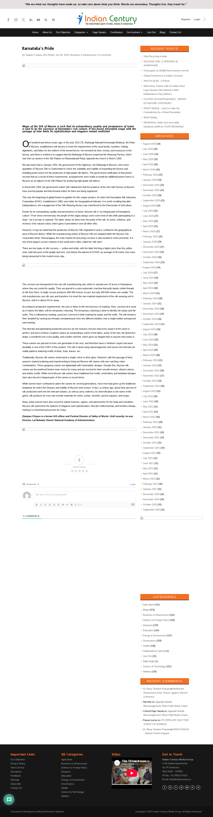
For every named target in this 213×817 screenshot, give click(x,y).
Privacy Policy (18, 763)
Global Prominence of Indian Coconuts (163, 75)
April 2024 (148, 288)
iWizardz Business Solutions (50, 811)
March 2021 (149, 478)
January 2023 (150, 365)
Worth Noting (150, 117)
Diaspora (147, 625)
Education (148, 630)
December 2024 (151, 246)
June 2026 (148, 154)
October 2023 (150, 319)
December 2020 (151, 494)
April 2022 (148, 411)
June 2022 (148, 401)
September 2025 (151, 200)
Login (197, 19)
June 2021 (148, 463)
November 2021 (151, 437)
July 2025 (148, 210)
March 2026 (149, 169)
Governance (149, 640)
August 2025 (149, 205)
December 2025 (151, 185)
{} (76, 504)
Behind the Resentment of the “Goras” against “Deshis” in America (165, 692)
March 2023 (149, 355)
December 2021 (151, 432)
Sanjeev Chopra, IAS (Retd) (39, 55)
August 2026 (149, 143)
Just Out (151, 32)
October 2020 (150, 504)
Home (35, 32)
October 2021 (150, 442)
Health (146, 645)
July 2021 (148, 458)
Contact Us (175, 32)
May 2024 (148, 283)
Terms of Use (17, 767)
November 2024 (151, 252)
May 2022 (148, 406)
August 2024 (149, 267)
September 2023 (151, 324)
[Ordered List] (54, 505)
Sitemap (15, 779)
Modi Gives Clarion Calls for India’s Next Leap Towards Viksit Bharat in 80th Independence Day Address (164, 90)
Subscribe (16, 783)
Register (186, 19)
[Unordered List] (58, 505)
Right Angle (149, 661)
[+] (80, 504)
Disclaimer (16, 771)
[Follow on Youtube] (38, 20)
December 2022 (151, 370)
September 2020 (151, 509)
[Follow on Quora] (46, 20)
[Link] (71, 505)
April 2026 (148, 164)
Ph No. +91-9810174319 (174, 775)
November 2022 (151, 375)
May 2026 (148, 159)
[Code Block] (67, 505)
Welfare (147, 671)
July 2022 (148, 396)
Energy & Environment (154, 635)
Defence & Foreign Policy (156, 620)
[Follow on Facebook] (8, 20)
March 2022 (149, 417)
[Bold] (36, 505)
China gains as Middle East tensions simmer (166, 70)
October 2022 (150, 380)
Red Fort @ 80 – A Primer (157, 80)
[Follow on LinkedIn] (31, 20)
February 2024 (150, 298)
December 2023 (151, 308)
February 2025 (150, 236)
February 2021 (150, 484)
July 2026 (148, 149)
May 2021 (148, 468)
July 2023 (148, 334)
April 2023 (148, 350)
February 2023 (150, 360)
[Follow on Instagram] (16, 20)
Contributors (116, 32)
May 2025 (148, 221)
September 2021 (151, 447)
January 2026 (150, 179)
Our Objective (63, 32)
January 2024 (150, 303)
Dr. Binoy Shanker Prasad (156, 688)
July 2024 (148, 272)
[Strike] (50, 505)
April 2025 (148, 226)
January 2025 (150, 241)
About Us (47, 32)
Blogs (162, 32)
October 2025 (150, 195)
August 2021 (149, 453)
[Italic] (41, 505)
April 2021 (148, 473)
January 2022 (150, 427)
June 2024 (148, 277)
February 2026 (150, 174)
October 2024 (150, 257)
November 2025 (151, 190)
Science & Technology (154, 666)
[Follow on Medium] (53, 20)
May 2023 (148, 344)
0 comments (104, 55)
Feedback (16, 775)
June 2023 (148, 339)
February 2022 (150, 422)
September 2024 (151, 262)
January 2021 (150, 489)
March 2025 (149, 231)
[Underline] (45, 505)
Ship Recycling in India (155, 56)
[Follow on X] (23, 20)
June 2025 (148, 216)
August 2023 (149, 329)
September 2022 (151, 386)
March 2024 (149, 293)
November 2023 (151, 313)
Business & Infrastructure (84, 55)
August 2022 (149, 391)
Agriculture (148, 604)
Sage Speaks (99, 32)
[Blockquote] (63, 505)
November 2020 (151, 499)
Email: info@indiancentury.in (176, 779)
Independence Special (154, 651)
